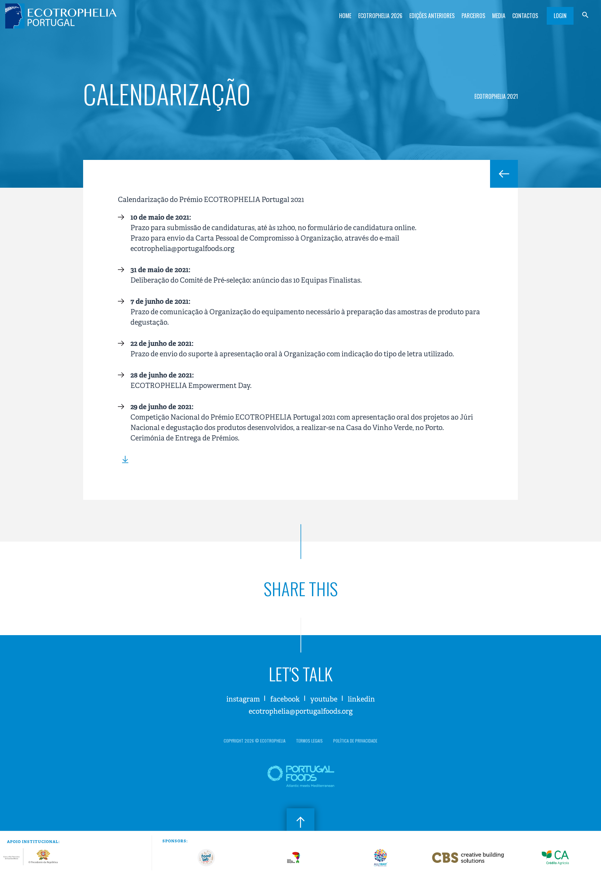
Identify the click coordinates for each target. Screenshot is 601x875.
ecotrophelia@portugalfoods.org (301, 711)
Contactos (525, 15)
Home (345, 15)
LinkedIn (361, 699)
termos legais (309, 741)
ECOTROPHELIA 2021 (496, 96)
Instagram (243, 699)
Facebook (285, 699)
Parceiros (473, 15)
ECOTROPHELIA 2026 (380, 15)
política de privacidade (355, 741)
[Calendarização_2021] (123, 459)
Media (498, 15)
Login (560, 15)
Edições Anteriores (432, 15)
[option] (206, 857)
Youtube (323, 699)
